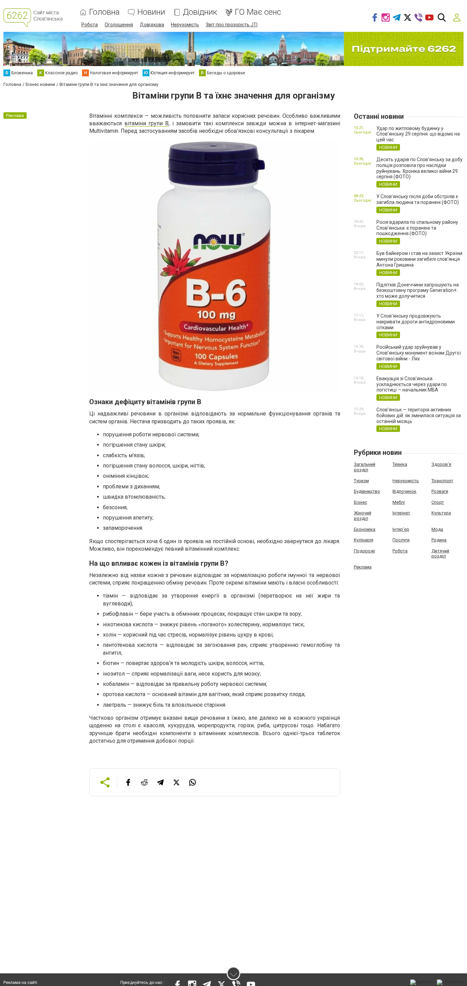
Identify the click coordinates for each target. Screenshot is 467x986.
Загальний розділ (364, 467)
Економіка (364, 529)
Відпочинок (404, 491)
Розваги (439, 491)
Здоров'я (441, 464)
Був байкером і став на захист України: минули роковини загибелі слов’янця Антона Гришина (419, 259)
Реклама (363, 566)
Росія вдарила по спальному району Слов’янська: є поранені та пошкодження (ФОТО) (417, 227)
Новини (151, 12)
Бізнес (360, 502)
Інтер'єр (400, 529)
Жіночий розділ (362, 515)
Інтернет (401, 512)
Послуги (401, 539)
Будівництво (367, 491)
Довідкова (152, 24)
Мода (437, 529)
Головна (104, 12)
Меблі (398, 502)
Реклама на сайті (20, 982)
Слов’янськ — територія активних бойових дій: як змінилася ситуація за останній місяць (418, 415)
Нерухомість (185, 24)
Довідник (200, 12)
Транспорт (442, 480)
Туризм (361, 480)
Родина (438, 539)
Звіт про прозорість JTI (231, 24)
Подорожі (364, 550)
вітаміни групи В (146, 123)
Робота (89, 24)
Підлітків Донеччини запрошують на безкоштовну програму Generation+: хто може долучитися (417, 290)
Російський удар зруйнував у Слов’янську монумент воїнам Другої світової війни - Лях (418, 352)
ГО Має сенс (258, 12)
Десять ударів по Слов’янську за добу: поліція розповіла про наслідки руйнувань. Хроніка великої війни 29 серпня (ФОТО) (420, 168)
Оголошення (119, 24)
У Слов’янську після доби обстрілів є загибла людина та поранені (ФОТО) (417, 199)
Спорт (437, 502)
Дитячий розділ (440, 553)
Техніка (399, 464)
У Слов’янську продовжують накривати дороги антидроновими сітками (415, 321)
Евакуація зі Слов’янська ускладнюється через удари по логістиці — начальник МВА (411, 384)
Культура (441, 512)
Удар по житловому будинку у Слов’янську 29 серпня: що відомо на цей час (418, 134)
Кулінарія (363, 539)
